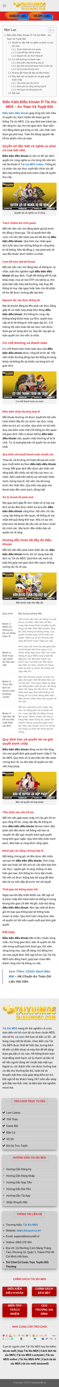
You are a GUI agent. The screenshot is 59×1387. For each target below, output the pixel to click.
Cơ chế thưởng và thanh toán (26, 59)
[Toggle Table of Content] (49, 30)
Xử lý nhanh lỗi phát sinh (28, 69)
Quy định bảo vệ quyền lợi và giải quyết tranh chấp (31, 78)
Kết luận (16, 93)
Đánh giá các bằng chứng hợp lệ (31, 86)
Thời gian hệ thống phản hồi (29, 90)
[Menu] (4, 6)
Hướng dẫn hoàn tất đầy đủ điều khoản (30, 73)
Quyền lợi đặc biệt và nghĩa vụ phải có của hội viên (32, 44)
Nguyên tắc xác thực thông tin (30, 56)
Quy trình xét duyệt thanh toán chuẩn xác (35, 66)
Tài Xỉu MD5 (9, 1028)
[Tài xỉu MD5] (29, 5)
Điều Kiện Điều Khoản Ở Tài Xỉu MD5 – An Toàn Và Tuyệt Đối (29, 37)
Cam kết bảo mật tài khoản (28, 52)
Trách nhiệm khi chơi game (29, 49)
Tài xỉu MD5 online (32, 164)
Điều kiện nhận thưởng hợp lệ (30, 63)
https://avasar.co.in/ (29, 1230)
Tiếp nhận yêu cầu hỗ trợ (28, 83)
